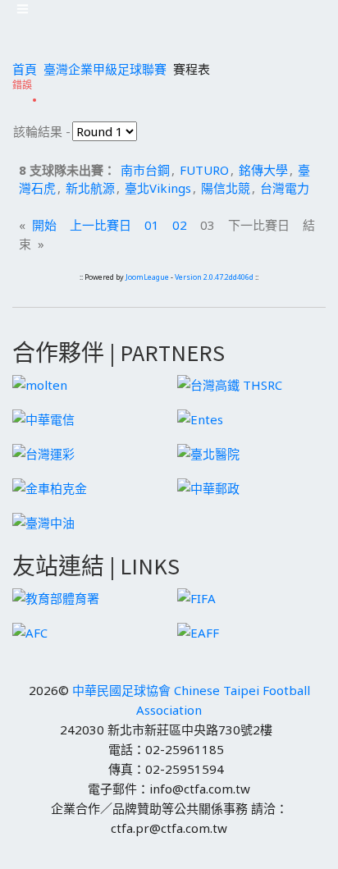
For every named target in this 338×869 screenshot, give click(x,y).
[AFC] (30, 631)
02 (179, 225)
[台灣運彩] (43, 452)
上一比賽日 (100, 225)
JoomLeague (147, 277)
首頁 (24, 69)
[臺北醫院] (208, 452)
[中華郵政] (208, 486)
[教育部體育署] (55, 596)
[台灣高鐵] (229, 383)
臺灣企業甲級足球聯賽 (105, 69)
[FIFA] (196, 596)
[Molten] (39, 383)
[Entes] (200, 417)
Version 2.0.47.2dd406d (214, 277)
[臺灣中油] (43, 521)
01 (151, 225)
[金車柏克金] (49, 486)
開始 (44, 225)
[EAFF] (198, 631)
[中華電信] (43, 417)
